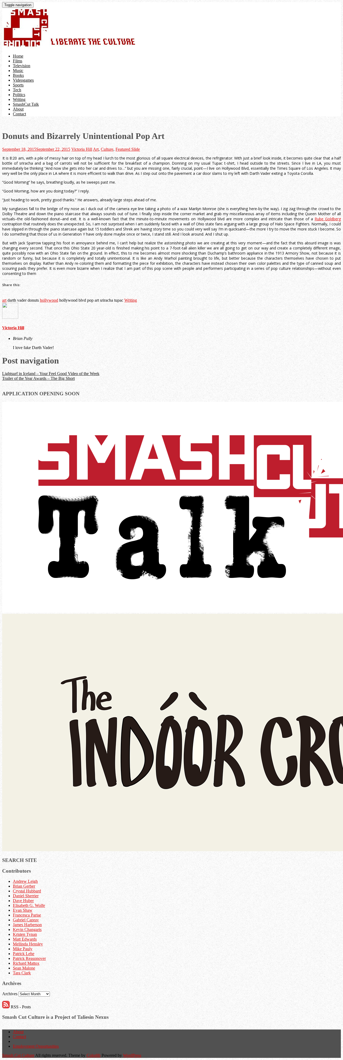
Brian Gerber (24, 886)
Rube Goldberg (328, 218)
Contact (19, 114)
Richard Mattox (26, 963)
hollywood (49, 300)
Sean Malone (24, 968)
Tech (17, 90)
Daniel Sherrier (26, 896)
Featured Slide (127, 149)
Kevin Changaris (27, 929)
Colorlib (93, 1055)
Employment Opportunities (36, 1046)
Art (96, 149)
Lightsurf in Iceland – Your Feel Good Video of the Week (50, 373)
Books (18, 75)
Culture (107, 149)
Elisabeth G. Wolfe (29, 905)
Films (17, 61)
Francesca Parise (27, 915)
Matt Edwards (25, 939)
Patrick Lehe (23, 953)
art (4, 300)
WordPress (132, 1055)
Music (18, 70)
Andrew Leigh (25, 881)
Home (18, 56)
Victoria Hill (81, 149)
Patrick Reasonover (29, 958)
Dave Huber (23, 900)
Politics (19, 94)
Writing (19, 99)
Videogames (23, 80)
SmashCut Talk (26, 104)
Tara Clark (22, 973)
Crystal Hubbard (27, 891)
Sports (18, 85)
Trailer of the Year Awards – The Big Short (38, 378)
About (18, 109)
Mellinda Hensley (28, 944)
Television (21, 65)
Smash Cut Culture (18, 1055)
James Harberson (27, 924)
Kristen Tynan (25, 934)
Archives (9, 993)
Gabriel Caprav (26, 920)
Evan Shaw (22, 910)
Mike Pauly (22, 949)
